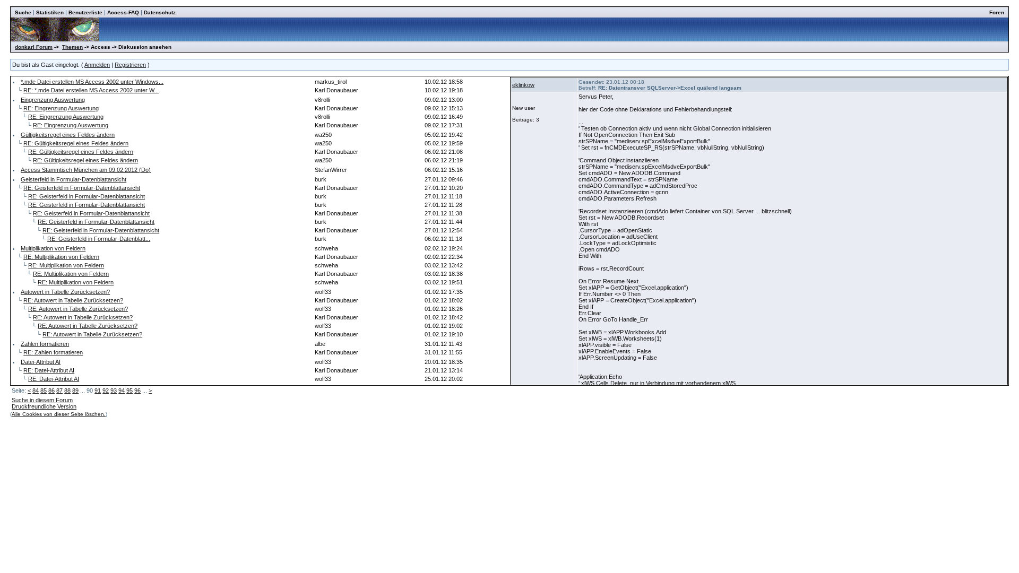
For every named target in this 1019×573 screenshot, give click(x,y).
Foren (996, 12)
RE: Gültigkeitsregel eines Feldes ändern (75, 143)
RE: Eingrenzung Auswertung (61, 108)
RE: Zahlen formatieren (53, 352)
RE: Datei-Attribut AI (48, 370)
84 (35, 390)
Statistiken (50, 12)
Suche (23, 12)
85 (43, 390)
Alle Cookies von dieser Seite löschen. (59, 414)
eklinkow (523, 85)
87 (59, 390)
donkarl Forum (34, 47)
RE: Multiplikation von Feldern (61, 257)
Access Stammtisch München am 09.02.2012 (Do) (86, 170)
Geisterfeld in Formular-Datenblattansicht (73, 179)
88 (67, 390)
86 (51, 390)
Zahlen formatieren (45, 344)
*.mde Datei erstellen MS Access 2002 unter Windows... (92, 82)
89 (75, 390)
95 (129, 390)
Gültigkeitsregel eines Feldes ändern (68, 135)
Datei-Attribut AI (41, 362)
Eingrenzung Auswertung (53, 100)
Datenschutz (160, 12)
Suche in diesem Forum (42, 400)
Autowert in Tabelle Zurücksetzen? (65, 292)
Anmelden (97, 65)
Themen (72, 47)
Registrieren (130, 65)
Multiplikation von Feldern (53, 248)
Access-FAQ (123, 12)
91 (97, 390)
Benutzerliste (85, 12)
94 (121, 390)
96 (137, 390)
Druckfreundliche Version (44, 406)
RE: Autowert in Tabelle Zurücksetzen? (73, 300)
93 (113, 390)
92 (105, 390)
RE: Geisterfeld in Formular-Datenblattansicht (81, 188)
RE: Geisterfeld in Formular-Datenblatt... (98, 239)
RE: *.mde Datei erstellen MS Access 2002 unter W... (91, 90)
